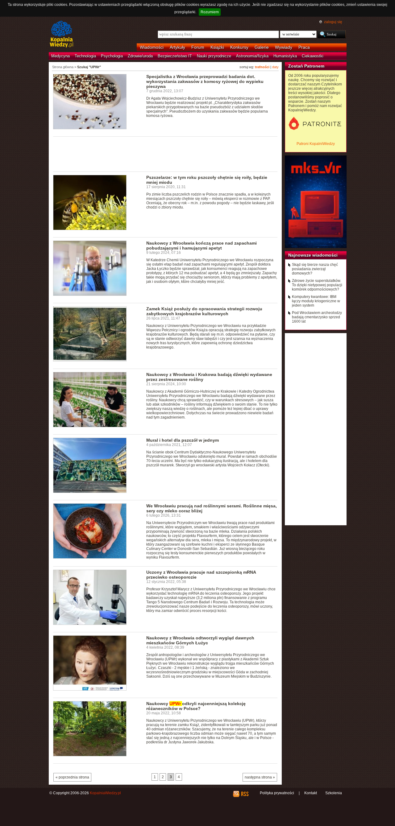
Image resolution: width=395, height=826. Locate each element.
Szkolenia (333, 793)
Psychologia (112, 56)
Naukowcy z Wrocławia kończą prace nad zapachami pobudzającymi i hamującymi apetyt (201, 245)
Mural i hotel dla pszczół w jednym (182, 440)
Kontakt (310, 793)
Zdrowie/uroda (140, 56)
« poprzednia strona (72, 777)
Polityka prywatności (277, 793)
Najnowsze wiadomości (313, 255)
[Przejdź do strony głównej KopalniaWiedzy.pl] (61, 34)
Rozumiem (210, 12)
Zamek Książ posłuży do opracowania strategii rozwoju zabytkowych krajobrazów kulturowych (204, 311)
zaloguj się (333, 22)
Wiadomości (152, 47)
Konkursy (239, 47)
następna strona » (260, 777)
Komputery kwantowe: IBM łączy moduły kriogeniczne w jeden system (316, 301)
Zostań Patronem (306, 66)
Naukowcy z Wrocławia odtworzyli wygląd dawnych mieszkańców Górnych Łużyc (200, 640)
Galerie (262, 47)
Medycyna (60, 56)
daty (275, 67)
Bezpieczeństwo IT (175, 56)
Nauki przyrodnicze (214, 56)
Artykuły (177, 47)
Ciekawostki (312, 56)
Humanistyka (285, 56)
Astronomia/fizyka (252, 56)
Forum (197, 47)
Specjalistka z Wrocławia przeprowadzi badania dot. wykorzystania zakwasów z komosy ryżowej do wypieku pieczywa (205, 81)
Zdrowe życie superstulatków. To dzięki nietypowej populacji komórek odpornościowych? (317, 285)
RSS (244, 794)
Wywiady (283, 47)
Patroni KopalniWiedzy (316, 144)
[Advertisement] (165, 153)
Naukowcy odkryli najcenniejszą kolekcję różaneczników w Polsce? (196, 706)
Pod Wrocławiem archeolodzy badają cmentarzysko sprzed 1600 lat (317, 317)
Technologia (85, 56)
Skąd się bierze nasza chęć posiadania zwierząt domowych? (315, 268)
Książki (217, 47)
